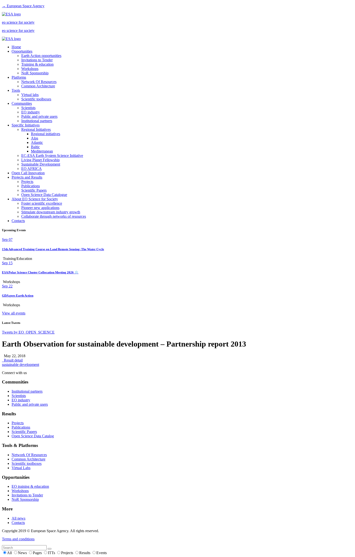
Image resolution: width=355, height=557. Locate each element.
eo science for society (18, 22)
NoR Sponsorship (35, 73)
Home (16, 47)
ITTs (52, 553)
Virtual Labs (21, 468)
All (10, 553)
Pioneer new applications (40, 208)
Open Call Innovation (28, 173)
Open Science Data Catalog (33, 436)
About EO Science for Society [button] (35, 199)
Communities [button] (22, 103)
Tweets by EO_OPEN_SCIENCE (28, 332)
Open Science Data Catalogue (44, 195)
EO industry (30, 112)
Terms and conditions (18, 539)
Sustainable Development (40, 164)
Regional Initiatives (36, 129)
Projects (27, 182)
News (23, 553)
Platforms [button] (19, 77)
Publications (30, 186)
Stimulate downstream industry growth (50, 212)
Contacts (18, 221)
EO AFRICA (31, 169)
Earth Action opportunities (41, 56)
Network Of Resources (39, 82)
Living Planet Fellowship (40, 160)
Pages (38, 553)
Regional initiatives (45, 134)
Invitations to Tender (37, 60)
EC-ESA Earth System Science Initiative (52, 155)
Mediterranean (42, 151)
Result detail (12, 360)
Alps (34, 138)
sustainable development (20, 364)
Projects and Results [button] (27, 177)
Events (101, 553)
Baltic (35, 147)
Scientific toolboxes (36, 99)
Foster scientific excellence (41, 203)
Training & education (37, 64)
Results (85, 553)
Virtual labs (30, 95)
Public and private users (39, 116)
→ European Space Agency (23, 6)
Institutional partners (36, 121)
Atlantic (37, 142)
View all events (13, 313)
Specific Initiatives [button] (26, 125)
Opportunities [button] (22, 51)
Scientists (28, 108)
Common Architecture (38, 86)
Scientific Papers (34, 190)
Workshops (29, 69)
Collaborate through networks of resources (53, 216)
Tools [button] (16, 90)
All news (18, 518)
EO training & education (30, 486)
